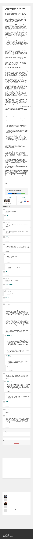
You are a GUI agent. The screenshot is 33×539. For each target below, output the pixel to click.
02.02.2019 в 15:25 (7, 373)
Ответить (7, 212)
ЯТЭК (20, 190)
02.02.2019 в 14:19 (9, 336)
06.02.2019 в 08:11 (7, 409)
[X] (14, 193)
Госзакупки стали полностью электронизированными (8, 203)
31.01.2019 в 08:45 (9, 254)
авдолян (10, 190)
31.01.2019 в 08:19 (7, 237)
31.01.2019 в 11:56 (9, 291)
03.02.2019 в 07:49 (10, 356)
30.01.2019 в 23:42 (7, 209)
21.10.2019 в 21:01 (10, 265)
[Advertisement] (16, 452)
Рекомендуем (14, 188)
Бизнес (10, 188)
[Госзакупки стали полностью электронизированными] (7, 200)
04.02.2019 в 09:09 (11, 367)
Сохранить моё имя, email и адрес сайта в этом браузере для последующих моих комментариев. (17, 440)
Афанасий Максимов (16, 190)
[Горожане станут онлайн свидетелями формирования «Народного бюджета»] (26, 200)
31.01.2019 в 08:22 (7, 244)
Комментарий (4, 431)
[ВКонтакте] (10, 193)
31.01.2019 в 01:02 (7, 222)
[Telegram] (18, 193)
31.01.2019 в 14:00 (7, 304)
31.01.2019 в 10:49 (7, 278)
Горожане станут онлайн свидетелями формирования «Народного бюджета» (20, 201)
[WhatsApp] (23, 193)
